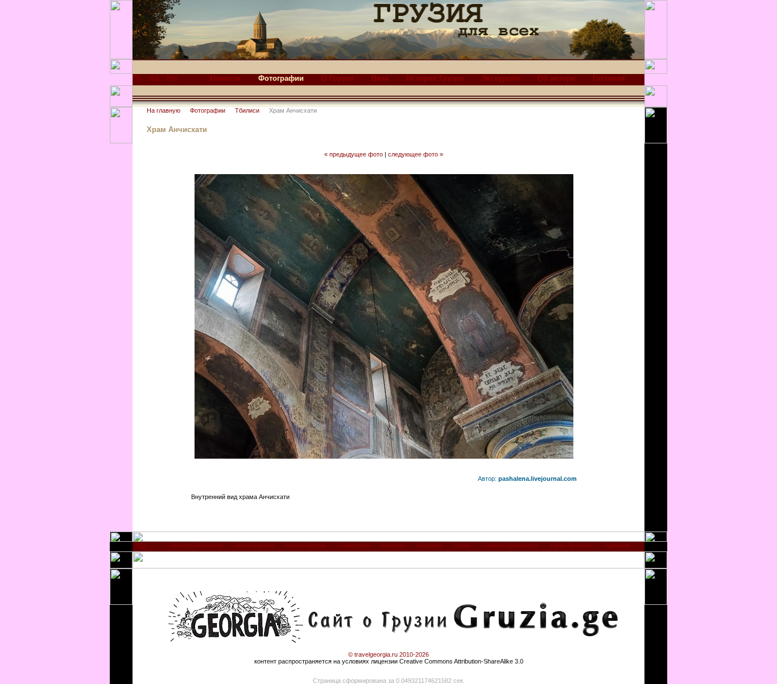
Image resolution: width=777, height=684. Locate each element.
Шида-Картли (254, 545)
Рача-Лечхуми (572, 545)
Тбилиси (247, 110)
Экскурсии (500, 78)
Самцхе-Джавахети (510, 545)
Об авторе (556, 78)
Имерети (429, 545)
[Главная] (137, 81)
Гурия (462, 545)
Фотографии (207, 110)
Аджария (617, 545)
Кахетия (392, 545)
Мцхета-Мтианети (197, 545)
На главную (163, 110)
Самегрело (353, 545)
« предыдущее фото (353, 154)
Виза (379, 78)
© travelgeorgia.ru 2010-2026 (388, 654)
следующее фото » (415, 154)
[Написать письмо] (172, 81)
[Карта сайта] (154, 81)
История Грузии (435, 78)
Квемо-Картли (305, 545)
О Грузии (337, 78)
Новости (225, 78)
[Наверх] (141, 549)
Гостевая (609, 78)
